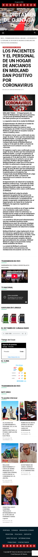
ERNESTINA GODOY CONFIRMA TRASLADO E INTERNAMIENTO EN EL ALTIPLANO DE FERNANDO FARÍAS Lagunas (9, 512)
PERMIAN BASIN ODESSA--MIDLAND (11, 47)
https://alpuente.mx (14, 357)
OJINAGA (5, 418)
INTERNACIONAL (24, 538)
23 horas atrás (7, 520)
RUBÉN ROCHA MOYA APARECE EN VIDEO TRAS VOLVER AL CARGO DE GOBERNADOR (28, 426)
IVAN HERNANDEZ (16, 89)
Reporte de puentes (10, 344)
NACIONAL (24, 418)
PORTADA (6, 530)
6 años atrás (7, 89)
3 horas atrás (25, 432)
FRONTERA (9, 534)
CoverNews (14, 554)
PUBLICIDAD (12, 542)
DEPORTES (27, 534)
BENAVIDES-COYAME (26, 530)
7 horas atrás (7, 480)
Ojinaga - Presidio (8, 346)
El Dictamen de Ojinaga (19, 17)
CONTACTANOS (23, 542)
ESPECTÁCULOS (11, 538)
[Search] (35, 32)
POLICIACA (18, 534)
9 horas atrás (25, 472)
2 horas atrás (7, 438)
